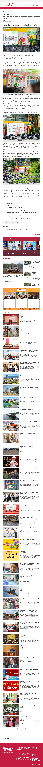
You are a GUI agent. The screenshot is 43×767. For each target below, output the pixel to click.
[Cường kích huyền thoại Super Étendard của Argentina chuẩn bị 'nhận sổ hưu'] (11, 449)
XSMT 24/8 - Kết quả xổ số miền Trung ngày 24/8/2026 (29, 670)
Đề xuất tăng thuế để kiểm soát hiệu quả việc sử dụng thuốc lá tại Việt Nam (21, 212)
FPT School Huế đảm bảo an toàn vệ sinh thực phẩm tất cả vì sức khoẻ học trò (29, 422)
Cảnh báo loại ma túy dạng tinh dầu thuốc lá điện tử (16, 209)
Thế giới (4, 277)
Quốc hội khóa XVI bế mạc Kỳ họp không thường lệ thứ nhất (30, 646)
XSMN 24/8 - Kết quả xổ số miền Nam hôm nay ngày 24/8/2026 (29, 682)
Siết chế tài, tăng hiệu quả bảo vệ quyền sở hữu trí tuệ (30, 528)
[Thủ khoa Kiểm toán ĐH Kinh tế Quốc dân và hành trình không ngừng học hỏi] (14, 245)
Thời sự (12, 7)
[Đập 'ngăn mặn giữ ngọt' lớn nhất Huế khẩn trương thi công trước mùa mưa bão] (11, 414)
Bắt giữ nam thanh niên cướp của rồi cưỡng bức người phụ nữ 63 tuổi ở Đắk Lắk (30, 469)
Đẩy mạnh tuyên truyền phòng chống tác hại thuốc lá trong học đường (20, 210)
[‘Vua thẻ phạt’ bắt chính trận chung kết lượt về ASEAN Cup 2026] (33, 300)
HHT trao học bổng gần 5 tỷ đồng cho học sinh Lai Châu (29, 741)
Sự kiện (6, 12)
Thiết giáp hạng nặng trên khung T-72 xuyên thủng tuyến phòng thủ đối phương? (13, 276)
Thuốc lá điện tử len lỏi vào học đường (14, 207)
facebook (10, 222)
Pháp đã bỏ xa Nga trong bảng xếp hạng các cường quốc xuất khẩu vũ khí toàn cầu (29, 587)
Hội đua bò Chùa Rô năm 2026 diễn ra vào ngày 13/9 (29, 375)
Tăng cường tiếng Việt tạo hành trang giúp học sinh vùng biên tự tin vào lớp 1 (29, 765)
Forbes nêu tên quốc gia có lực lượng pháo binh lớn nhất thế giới (36, 274)
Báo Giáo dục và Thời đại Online (9, 4)
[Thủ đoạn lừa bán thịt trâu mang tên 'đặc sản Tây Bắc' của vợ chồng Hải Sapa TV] (11, 331)
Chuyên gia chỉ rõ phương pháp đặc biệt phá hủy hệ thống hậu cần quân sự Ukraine (30, 516)
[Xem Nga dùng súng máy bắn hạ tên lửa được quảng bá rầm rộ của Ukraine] (21, 300)
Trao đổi (28, 7)
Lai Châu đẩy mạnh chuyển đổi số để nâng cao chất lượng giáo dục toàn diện (29, 339)
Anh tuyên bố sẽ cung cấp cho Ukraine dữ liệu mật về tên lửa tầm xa (29, 753)
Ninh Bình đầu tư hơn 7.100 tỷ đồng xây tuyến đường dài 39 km (29, 398)
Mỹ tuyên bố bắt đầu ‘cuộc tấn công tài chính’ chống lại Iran (29, 658)
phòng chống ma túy (31, 215)
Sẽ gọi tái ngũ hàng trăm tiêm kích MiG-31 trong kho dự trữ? (36, 263)
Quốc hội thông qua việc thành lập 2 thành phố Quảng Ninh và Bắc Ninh (29, 635)
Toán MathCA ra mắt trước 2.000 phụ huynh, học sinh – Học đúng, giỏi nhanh (29, 505)
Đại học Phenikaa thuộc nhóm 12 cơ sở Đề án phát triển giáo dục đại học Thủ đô (29, 351)
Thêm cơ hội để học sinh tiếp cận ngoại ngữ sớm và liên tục (9, 310)
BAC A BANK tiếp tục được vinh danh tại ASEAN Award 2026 (29, 729)
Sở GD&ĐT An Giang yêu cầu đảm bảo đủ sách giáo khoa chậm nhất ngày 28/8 (29, 599)
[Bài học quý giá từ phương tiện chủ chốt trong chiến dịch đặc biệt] (27, 285)
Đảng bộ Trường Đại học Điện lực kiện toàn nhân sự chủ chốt (30, 316)
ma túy (17, 215)
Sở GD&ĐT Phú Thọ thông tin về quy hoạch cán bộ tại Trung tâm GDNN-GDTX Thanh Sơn (29, 611)
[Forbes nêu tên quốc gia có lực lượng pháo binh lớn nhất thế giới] (27, 274)
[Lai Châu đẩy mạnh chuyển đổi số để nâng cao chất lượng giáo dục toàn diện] (11, 343)
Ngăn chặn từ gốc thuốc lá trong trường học (15, 205)
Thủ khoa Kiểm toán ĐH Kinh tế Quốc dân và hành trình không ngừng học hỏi (14, 252)
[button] (35, 238)
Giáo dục (8, 7)
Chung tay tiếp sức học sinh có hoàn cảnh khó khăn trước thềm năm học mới (29, 363)
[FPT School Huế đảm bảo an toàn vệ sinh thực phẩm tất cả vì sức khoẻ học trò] (11, 426)
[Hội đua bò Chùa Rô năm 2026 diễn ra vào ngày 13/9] (11, 379)
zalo (12, 222)
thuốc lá (11, 215)
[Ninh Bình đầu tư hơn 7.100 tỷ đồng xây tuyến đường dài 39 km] (11, 402)
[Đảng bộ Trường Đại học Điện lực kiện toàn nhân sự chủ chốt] (11, 319)
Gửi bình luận (37, 234)
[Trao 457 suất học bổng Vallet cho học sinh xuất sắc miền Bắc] (29, 245)
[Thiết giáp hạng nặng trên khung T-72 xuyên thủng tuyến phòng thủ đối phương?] (13, 267)
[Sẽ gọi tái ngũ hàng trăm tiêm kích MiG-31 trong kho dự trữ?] (27, 263)
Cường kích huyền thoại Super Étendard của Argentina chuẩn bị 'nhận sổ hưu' (29, 446)
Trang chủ (4, 8)
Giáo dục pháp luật (18, 7)
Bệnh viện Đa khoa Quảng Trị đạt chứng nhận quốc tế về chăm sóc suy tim (29, 576)
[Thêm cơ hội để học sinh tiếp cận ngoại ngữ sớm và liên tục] (9, 300)
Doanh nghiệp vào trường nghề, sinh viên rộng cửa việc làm (29, 623)
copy (17, 222)
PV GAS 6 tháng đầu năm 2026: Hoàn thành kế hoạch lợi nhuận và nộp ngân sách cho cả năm (29, 386)
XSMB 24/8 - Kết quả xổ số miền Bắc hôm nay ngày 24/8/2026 (29, 552)
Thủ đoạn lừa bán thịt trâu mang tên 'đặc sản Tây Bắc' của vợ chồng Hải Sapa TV (29, 327)
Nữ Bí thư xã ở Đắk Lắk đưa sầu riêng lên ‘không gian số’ (29, 706)
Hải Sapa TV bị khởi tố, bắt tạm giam (27, 433)
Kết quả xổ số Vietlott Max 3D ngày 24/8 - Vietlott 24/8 (28, 540)
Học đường (34, 7)
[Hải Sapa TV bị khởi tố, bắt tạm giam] (11, 438)
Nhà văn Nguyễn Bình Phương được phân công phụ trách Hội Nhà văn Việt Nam (29, 564)
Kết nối (24, 7)
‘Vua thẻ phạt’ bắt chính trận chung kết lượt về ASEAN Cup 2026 (33, 310)
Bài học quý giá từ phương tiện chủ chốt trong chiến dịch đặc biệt (35, 285)
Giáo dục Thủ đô (38, 5)
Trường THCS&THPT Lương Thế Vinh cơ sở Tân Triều (20, 218)
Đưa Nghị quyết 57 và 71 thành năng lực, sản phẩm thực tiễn (29, 493)
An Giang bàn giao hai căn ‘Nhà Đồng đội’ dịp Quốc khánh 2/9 (29, 481)
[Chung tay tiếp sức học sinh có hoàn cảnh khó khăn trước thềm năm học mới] (11, 367)
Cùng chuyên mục (9, 239)
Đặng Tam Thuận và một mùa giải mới (27, 456)
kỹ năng (22, 215)
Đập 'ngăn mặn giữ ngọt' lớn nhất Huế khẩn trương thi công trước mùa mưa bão (29, 410)
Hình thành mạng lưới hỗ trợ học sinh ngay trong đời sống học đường (30, 694)
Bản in (15, 222)
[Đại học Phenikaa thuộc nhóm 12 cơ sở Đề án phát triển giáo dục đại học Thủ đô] (11, 355)
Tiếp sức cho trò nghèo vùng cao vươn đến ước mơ (30, 717)
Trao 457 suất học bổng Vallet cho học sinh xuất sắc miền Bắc (29, 251)
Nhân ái (38, 7)
